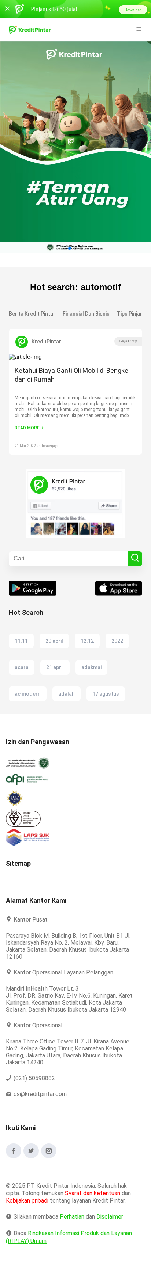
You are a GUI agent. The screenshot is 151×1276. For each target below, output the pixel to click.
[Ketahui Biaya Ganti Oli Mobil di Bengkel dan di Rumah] (75, 357)
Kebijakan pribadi (28, 1207)
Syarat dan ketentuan (93, 1200)
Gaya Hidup (128, 341)
